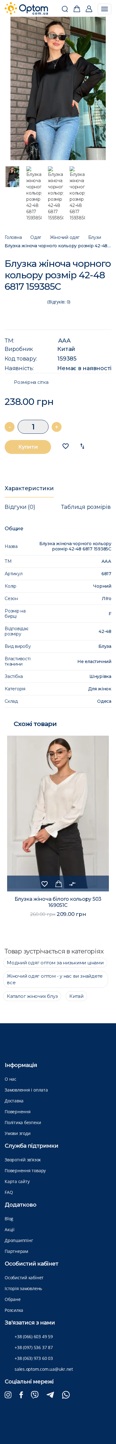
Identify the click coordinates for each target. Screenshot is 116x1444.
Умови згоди (17, 1133)
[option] (58, 88)
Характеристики (29, 488)
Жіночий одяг (64, 237)
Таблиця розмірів (85, 507)
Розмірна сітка (31, 382)
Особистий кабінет (24, 1277)
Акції (10, 1229)
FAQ (9, 1192)
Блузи (94, 237)
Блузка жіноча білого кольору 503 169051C (58, 902)
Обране (13, 1299)
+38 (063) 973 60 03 (34, 1358)
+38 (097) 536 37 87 (34, 1347)
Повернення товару (25, 1170)
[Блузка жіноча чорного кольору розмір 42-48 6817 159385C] (58, 88)
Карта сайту (17, 1181)
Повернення (18, 1111)
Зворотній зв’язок (23, 1160)
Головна (13, 237)
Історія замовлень (23, 1288)
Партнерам (16, 1251)
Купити (28, 447)
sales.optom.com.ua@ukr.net (44, 1369)
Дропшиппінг (19, 1240)
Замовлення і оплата (26, 1090)
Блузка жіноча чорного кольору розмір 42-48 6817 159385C (58, 246)
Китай (66, 349)
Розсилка (14, 1310)
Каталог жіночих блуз (32, 996)
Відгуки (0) (20, 507)
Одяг (35, 237)
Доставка (14, 1101)
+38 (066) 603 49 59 (34, 1336)
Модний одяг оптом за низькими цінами (55, 963)
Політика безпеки (23, 1122)
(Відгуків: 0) (58, 302)
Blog (9, 1219)
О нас (10, 1079)
